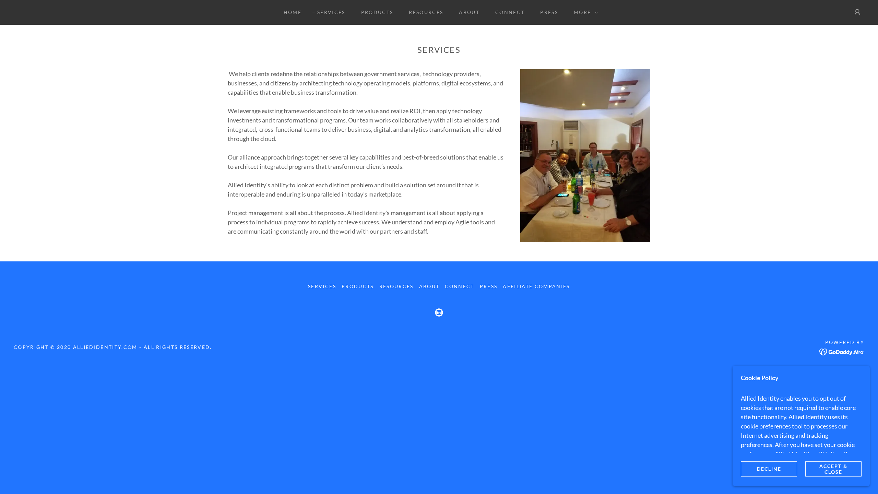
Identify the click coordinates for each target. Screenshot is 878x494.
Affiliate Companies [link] (536, 286)
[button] (584, 12)
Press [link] (549, 12)
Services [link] (331, 12)
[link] (439, 312)
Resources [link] (426, 12)
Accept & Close (833, 468)
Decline (769, 469)
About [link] (469, 12)
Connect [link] (509, 12)
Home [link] (292, 12)
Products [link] (377, 12)
